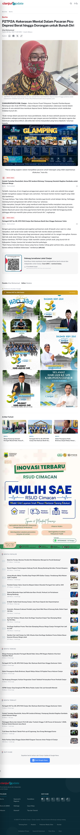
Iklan (60, 831)
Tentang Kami (23, 824)
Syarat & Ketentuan (39, 831)
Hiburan (2, 810)
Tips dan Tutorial (32, 810)
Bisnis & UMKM (5, 806)
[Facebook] (13, 36)
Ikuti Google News (41, 760)
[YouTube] (63, 800)
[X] (17, 36)
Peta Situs (52, 831)
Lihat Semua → (73, 292)
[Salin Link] (21, 36)
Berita (10, 11)
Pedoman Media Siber (46, 824)
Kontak (59, 824)
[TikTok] (68, 800)
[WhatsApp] (9, 36)
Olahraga (16, 806)
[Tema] (76, 3)
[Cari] (71, 3)
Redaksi (33, 824)
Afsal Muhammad (8, 30)
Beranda (4, 11)
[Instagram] (58, 800)
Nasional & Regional (17, 800)
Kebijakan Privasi (23, 831)
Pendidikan (30, 799)
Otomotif (16, 810)
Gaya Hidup (30, 806)
